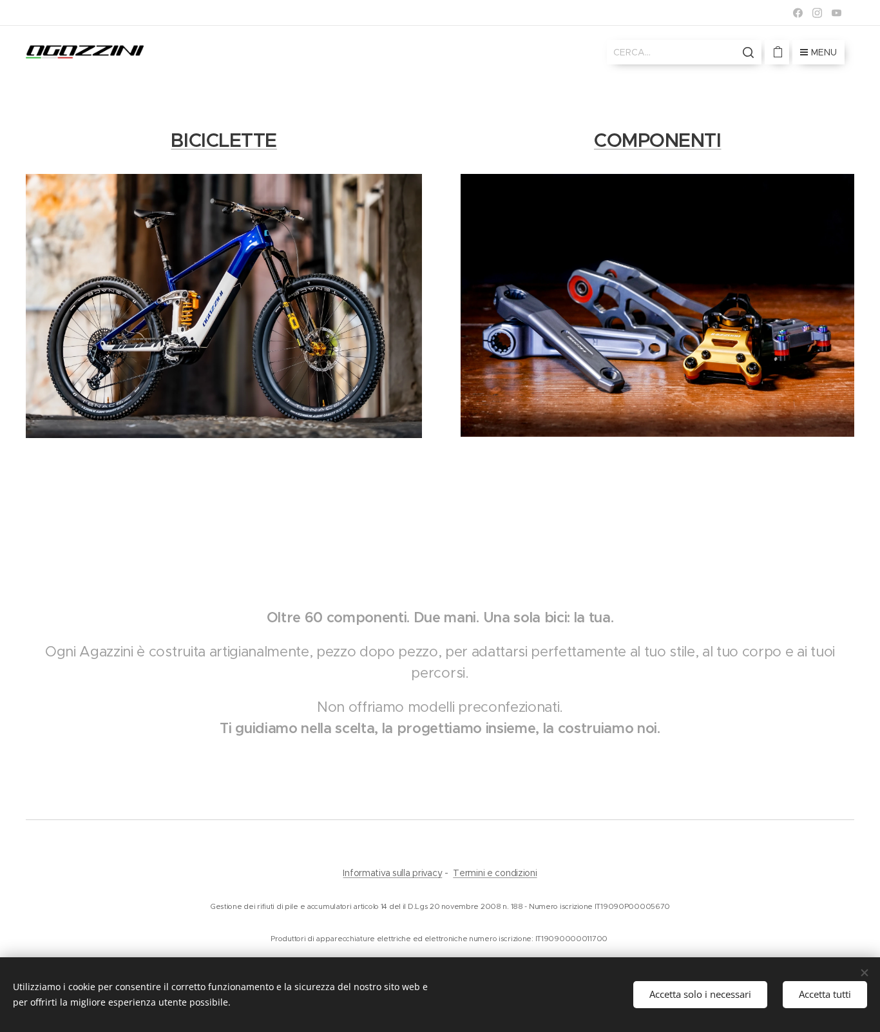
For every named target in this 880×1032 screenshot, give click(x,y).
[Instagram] (817, 13)
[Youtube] (836, 13)
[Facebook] (798, 13)
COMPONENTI (658, 140)
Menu (824, 52)
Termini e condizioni (495, 873)
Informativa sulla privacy (392, 873)
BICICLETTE (224, 140)
